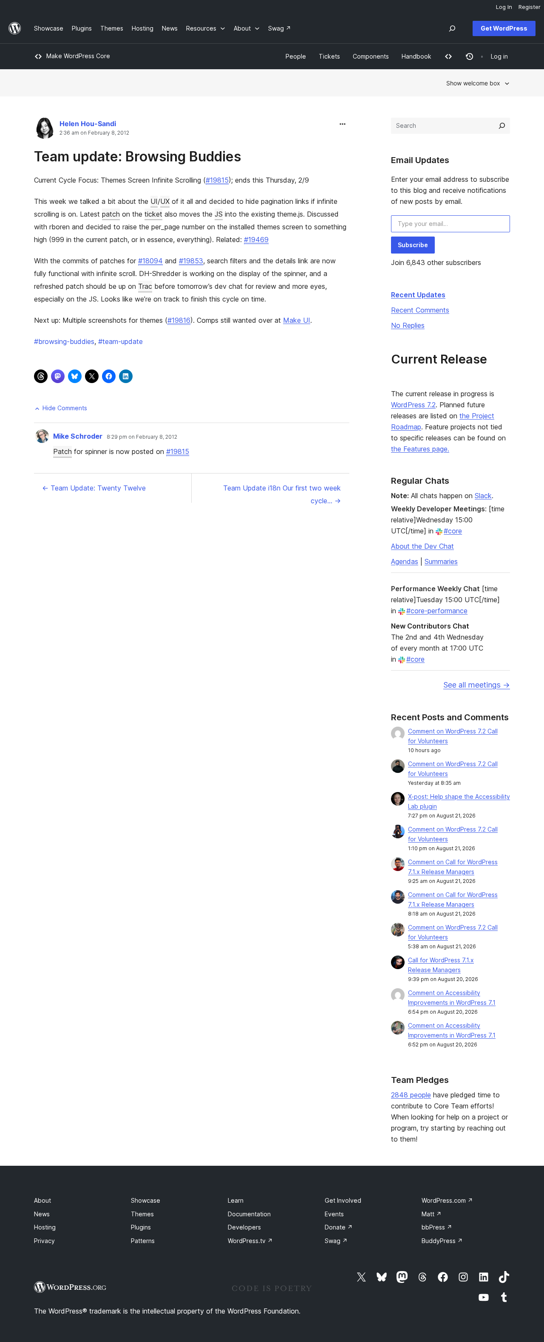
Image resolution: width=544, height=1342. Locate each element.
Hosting (45, 1227)
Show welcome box (473, 83)
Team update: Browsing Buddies (137, 156)
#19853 (191, 261)
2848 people (411, 1095)
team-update (120, 341)
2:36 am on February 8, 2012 (94, 133)
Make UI (296, 320)
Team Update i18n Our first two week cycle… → (282, 494)
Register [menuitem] (529, 6)
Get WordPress (504, 28)
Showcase (145, 1200)
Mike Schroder (77, 436)
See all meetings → (476, 684)
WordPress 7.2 (413, 404)
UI (154, 201)
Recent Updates (418, 294)
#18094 (150, 261)
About (42, 1200)
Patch (62, 451)
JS (219, 214)
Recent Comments (420, 310)
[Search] (502, 126)
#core (453, 531)
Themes (142, 1214)
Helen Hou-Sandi (88, 123)
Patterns (143, 1240)
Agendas (404, 561)
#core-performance (437, 610)
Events (334, 1214)
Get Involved (343, 1200)
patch (111, 214)
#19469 (256, 239)
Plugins (141, 1227)
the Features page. (420, 449)
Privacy (44, 1240)
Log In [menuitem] (504, 6)
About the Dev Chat (422, 546)
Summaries (441, 561)
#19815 (217, 180)
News (42, 1214)
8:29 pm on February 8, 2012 (142, 437)
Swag (336, 1240)
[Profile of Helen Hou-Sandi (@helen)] (44, 130)
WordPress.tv (250, 1240)
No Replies (408, 325)
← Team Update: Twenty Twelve (94, 488)
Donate (339, 1227)
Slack (483, 495)
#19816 (178, 320)
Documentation (249, 1214)
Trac (145, 286)
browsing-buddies (64, 341)
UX (165, 201)
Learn (236, 1200)
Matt (432, 1214)
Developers (244, 1227)
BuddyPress (442, 1240)
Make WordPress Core (78, 55)
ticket (153, 214)
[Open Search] (452, 28)
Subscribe (413, 244)
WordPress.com (447, 1200)
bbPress (437, 1227)
